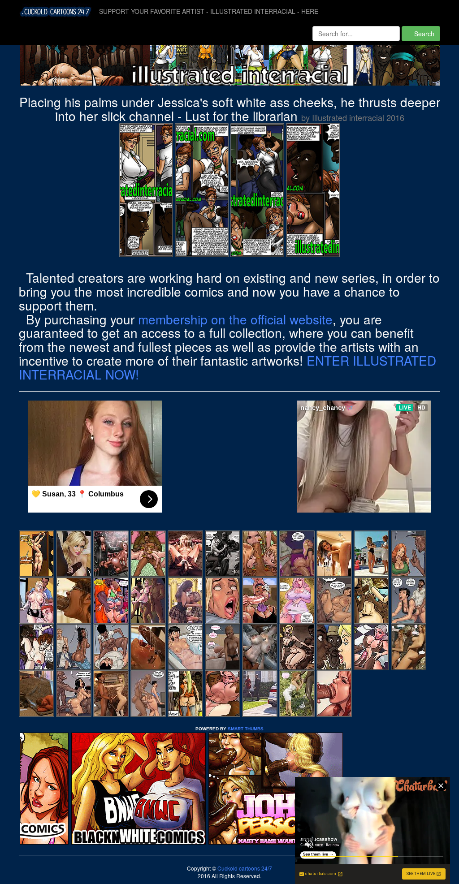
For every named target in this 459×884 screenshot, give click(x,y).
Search (423, 33)
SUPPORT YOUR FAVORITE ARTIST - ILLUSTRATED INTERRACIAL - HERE (208, 11)
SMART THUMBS (246, 728)
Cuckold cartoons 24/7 (244, 868)
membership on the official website (235, 319)
